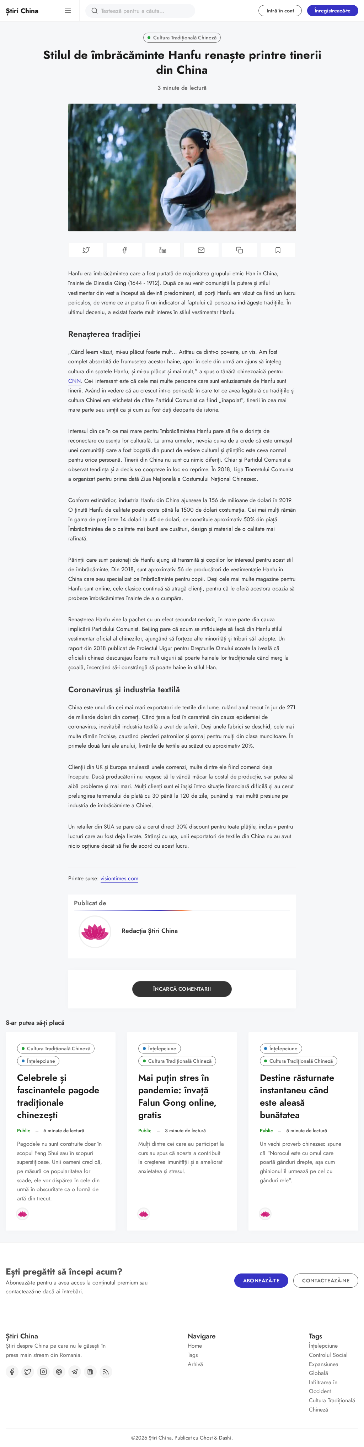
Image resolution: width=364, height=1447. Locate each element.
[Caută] (94, 10)
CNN (74, 381)
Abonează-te (261, 1280)
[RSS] (106, 1371)
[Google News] (90, 1371)
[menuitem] (212, 1345)
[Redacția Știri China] (22, 1214)
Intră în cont (280, 10)
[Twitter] (27, 1371)
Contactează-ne (325, 1280)
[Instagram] (43, 1371)
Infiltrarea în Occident (323, 1387)
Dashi (225, 1437)
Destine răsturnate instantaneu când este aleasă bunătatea (297, 1096)
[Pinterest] (59, 1371)
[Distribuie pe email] (201, 250)
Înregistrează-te (332, 10)
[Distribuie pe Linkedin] (163, 250)
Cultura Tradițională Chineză (184, 37)
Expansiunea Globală (323, 1368)
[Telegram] (74, 1371)
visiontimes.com (119, 878)
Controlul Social (328, 1355)
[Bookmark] (278, 250)
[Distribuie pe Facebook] (124, 250)
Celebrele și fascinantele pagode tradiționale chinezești (58, 1096)
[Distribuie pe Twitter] (86, 250)
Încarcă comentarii (182, 988)
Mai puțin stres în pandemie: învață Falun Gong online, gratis (177, 1096)
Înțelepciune (41, 1060)
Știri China (160, 1437)
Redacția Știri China (150, 930)
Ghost (206, 1437)
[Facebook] (12, 1371)
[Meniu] (68, 10)
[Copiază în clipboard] (239, 250)
